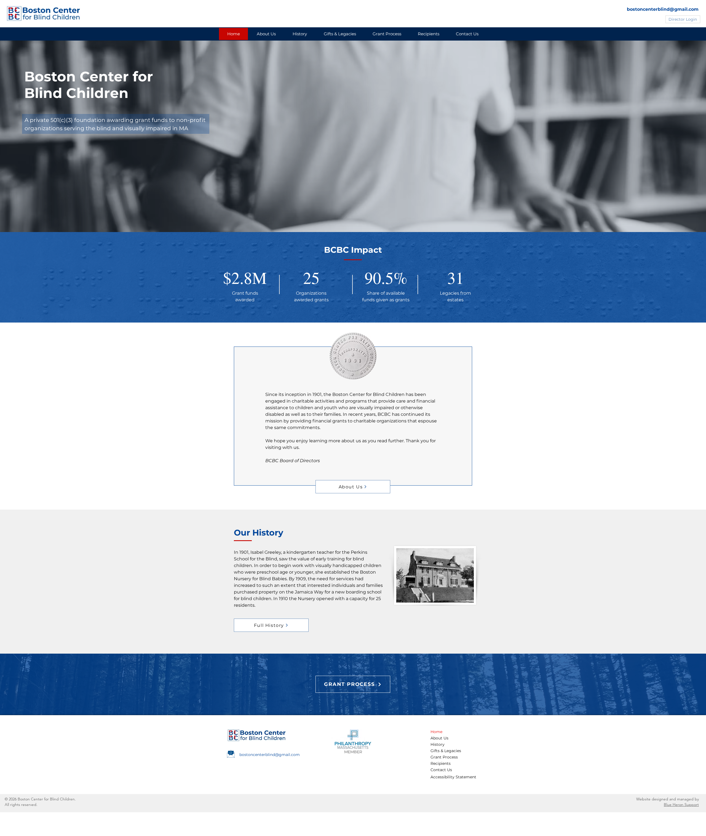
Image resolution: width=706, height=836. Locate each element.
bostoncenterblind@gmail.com (663, 9)
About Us (439, 738)
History (437, 744)
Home (436, 731)
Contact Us (441, 769)
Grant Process (444, 757)
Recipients (440, 763)
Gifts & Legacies (445, 750)
